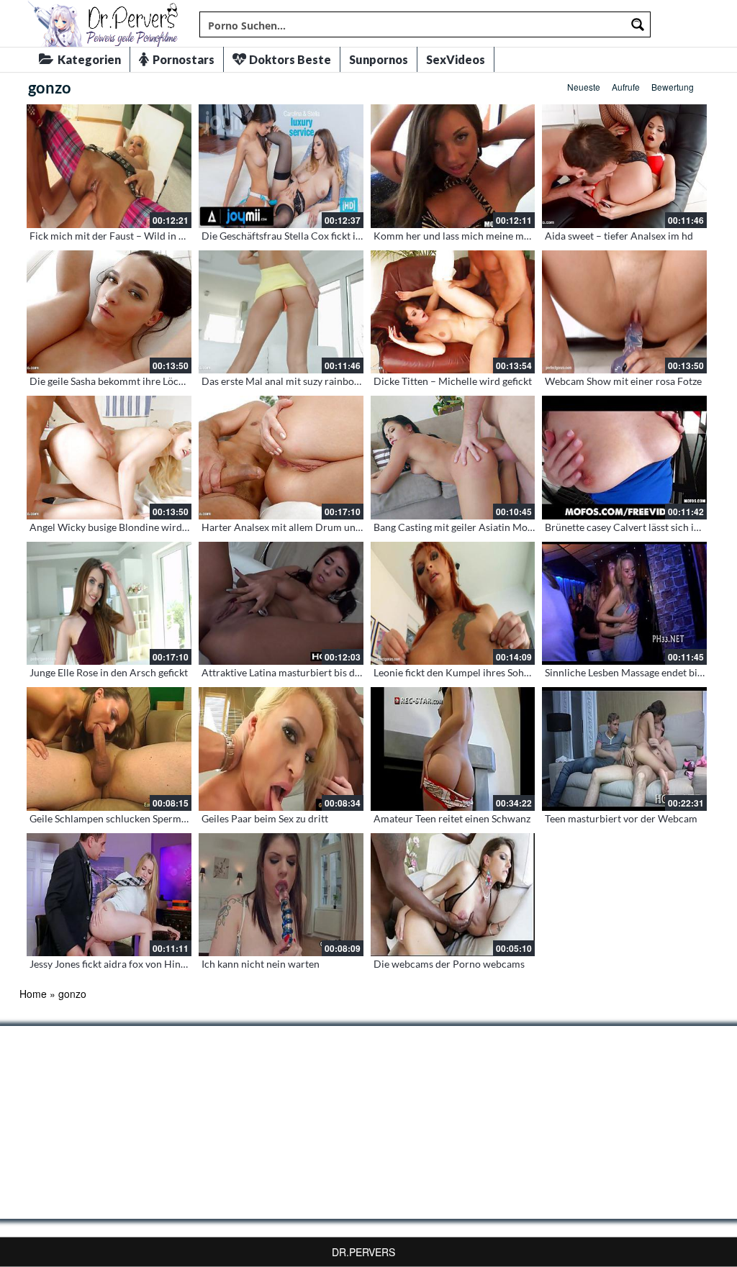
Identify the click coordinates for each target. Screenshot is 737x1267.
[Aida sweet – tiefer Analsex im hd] (624, 166)
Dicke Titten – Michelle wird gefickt (453, 381)
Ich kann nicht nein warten (261, 964)
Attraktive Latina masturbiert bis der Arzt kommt (311, 672)
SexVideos (455, 59)
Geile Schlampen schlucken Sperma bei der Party (138, 818)
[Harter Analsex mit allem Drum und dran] (281, 457)
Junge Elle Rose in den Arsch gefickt (109, 672)
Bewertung (672, 87)
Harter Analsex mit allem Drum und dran (293, 527)
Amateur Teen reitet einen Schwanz (452, 818)
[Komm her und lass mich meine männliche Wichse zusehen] (453, 166)
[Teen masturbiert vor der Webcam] (624, 749)
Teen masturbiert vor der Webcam (621, 818)
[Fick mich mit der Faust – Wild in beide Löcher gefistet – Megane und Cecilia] (109, 166)
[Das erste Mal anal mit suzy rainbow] (281, 312)
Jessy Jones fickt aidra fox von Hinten (112, 964)
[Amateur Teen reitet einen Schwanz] (453, 749)
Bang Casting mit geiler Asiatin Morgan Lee (469, 527)
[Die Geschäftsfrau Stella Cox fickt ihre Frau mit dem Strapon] (281, 166)
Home (33, 993)
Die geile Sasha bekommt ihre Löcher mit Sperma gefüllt (154, 381)
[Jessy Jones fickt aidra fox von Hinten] (109, 895)
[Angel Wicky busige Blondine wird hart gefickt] (109, 457)
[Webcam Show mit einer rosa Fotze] (624, 312)
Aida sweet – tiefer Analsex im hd (619, 236)
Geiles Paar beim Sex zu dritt (265, 818)
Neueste (583, 87)
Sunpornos (378, 59)
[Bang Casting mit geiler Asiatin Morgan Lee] (453, 457)
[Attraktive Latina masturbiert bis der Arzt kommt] (281, 604)
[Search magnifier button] (637, 24)
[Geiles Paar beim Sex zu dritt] (281, 749)
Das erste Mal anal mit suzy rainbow (282, 381)
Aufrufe (626, 87)
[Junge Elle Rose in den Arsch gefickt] (109, 604)
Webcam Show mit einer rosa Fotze (623, 381)
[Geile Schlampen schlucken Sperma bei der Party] (109, 749)
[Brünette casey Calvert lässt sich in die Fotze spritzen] (624, 457)
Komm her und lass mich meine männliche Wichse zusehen (505, 236)
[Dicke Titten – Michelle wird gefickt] (453, 312)
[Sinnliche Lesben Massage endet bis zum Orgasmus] (624, 604)
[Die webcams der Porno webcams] (453, 895)
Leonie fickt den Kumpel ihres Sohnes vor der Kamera (492, 672)
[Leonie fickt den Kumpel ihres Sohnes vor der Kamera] (453, 604)
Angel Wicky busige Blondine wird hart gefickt (132, 527)
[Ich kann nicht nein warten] (281, 895)
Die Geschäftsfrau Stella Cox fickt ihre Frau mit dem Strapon (336, 236)
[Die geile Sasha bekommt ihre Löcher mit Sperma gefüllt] (109, 312)
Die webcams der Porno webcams (449, 964)
